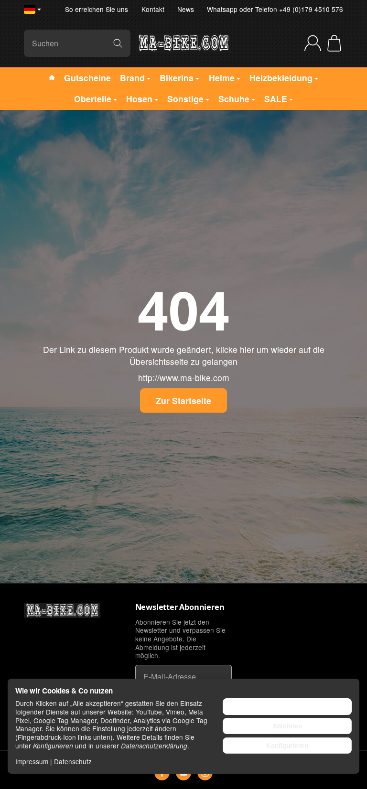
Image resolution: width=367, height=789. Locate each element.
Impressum (31, 761)
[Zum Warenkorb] (334, 43)
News (185, 9)
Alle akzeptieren (287, 706)
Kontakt (152, 9)
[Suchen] (118, 43)
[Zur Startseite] (183, 43)
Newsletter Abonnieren (180, 607)
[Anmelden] (313, 43)
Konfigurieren (287, 745)
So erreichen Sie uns (96, 9)
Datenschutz (73, 761)
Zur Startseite (183, 400)
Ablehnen (287, 725)
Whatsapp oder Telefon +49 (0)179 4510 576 (275, 9)
